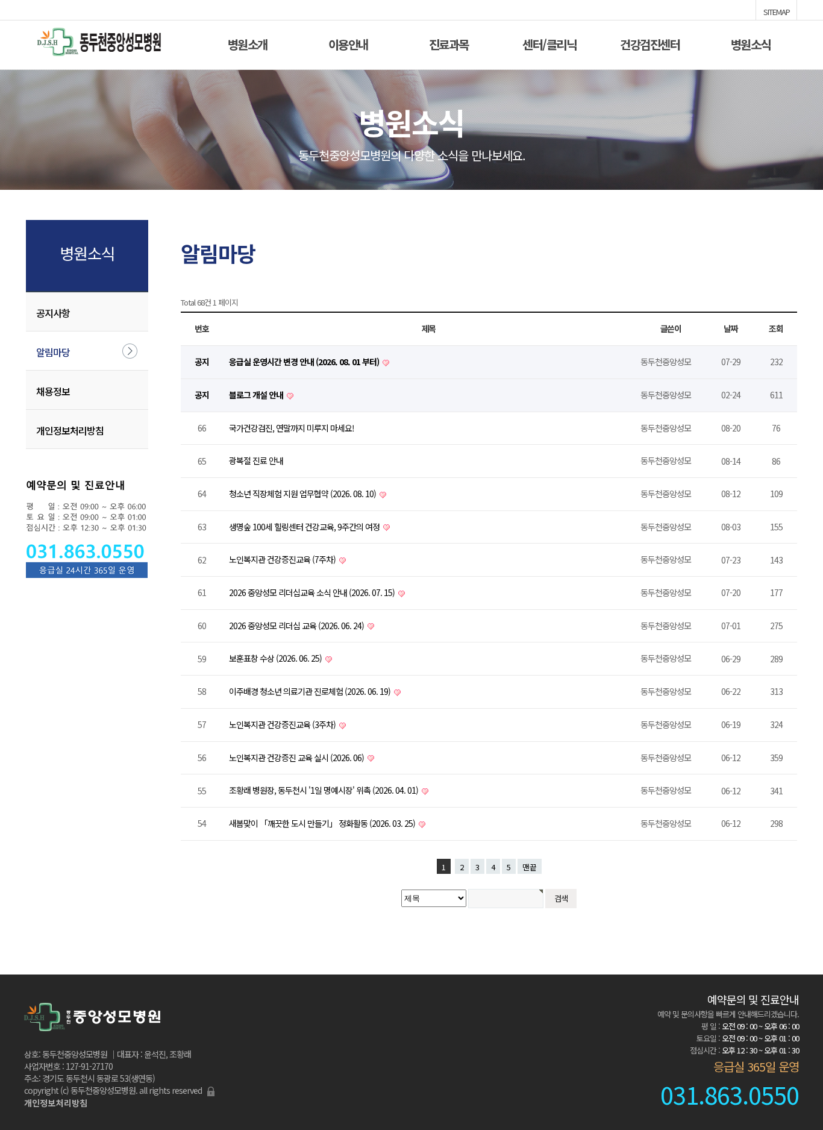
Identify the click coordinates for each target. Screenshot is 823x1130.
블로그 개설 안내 (257, 395)
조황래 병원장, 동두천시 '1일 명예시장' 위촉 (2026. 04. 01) (324, 790)
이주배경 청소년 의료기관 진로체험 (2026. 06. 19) (310, 691)
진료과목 (449, 43)
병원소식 (751, 43)
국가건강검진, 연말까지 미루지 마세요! (291, 428)
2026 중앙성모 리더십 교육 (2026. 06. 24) (297, 626)
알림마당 (53, 352)
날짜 (731, 328)
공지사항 (53, 313)
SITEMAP (776, 11)
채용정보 (53, 391)
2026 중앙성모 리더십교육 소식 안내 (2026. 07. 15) (312, 592)
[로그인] (210, 1090)
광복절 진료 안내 (256, 460)
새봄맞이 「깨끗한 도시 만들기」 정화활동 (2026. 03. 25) (323, 823)
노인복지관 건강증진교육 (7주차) (283, 559)
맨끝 (529, 867)
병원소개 (248, 43)
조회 (776, 328)
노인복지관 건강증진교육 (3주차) (283, 724)
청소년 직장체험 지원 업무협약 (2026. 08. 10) (303, 494)
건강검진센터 (650, 43)
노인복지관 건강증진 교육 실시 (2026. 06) (297, 758)
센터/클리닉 (549, 43)
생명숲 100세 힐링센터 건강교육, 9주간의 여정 (305, 527)
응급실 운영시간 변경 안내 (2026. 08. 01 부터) (305, 362)
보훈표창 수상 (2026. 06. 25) (276, 658)
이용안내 (348, 43)
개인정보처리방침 (70, 430)
